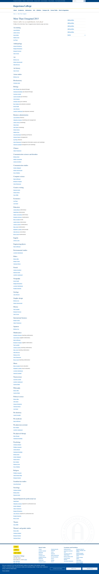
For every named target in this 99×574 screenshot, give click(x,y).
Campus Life (45, 10)
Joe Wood (15, 203)
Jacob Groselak (17, 96)
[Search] (85, 1)
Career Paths (54, 10)
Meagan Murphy (17, 478)
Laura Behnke (16, 30)
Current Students (44, 0)
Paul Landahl (16, 309)
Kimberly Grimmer (17, 217)
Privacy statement (5, 570)
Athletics (38, 10)
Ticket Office (78, 560)
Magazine (53, 553)
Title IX (52, 561)
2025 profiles (71, 23)
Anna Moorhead (17, 134)
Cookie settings (57, 568)
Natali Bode (16, 212)
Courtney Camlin (17, 94)
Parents (24, 0)
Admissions (28, 10)
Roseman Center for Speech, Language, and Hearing (80, 550)
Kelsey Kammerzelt (17, 62)
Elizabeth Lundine (17, 229)
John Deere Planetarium (68, 561)
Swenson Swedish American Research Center (80, 554)
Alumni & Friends (30, 0)
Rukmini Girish (16, 190)
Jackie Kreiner (16, 222)
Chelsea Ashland (17, 444)
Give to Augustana (64, 10)
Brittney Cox (16, 59)
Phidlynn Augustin (17, 447)
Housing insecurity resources (54, 550)
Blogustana (41, 552)
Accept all (90, 568)
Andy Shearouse (17, 142)
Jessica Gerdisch (17, 161)
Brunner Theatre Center (68, 556)
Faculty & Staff (37, 0)
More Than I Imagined (22, 13)
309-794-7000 (16, 563)
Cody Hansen (16, 99)
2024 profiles (71, 26)
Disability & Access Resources (42, 558)
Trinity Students (51, 0)
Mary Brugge (16, 89)
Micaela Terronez (17, 51)
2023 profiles (71, 29)
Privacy (52, 558)
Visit (16, 546)
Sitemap (52, 560)
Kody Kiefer (16, 35)
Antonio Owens (16, 137)
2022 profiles (71, 32)
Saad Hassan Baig (17, 475)
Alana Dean (16, 125)
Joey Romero (16, 109)
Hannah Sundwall (17, 144)
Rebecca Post (16, 355)
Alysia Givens (16, 129)
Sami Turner (16, 53)
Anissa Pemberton (17, 46)
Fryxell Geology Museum (67, 559)
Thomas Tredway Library (79, 558)
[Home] (22, 7)
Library (52, 552)
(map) (25, 559)
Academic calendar (42, 550)
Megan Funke (16, 261)
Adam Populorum (17, 150)
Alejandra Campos (17, 120)
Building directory (67, 549)
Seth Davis (15, 127)
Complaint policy (42, 555)
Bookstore (41, 554)
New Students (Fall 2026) (60, 0)
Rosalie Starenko (17, 288)
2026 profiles (71, 20)
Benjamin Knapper (17, 181)
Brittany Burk (16, 156)
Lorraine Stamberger (18, 252)
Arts (34, 10)
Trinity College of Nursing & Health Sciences (79, 563)
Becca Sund (16, 234)
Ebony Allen (16, 259)
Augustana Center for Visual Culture (68, 554)
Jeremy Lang (16, 240)
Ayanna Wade (16, 384)
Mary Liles (15, 227)
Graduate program (42, 561)
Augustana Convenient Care (68, 551)
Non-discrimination (54, 556)
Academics (21, 10)
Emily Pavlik (16, 106)
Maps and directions (55, 555)
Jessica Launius (17, 224)
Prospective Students (17, 0)
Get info (17, 552)
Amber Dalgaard (17, 168)
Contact (40, 549)
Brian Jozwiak (16, 219)
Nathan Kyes (16, 37)
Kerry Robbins (16, 173)
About (15, 10)
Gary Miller (15, 195)
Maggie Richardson (17, 48)
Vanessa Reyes (17, 263)
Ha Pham (15, 40)
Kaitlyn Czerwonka (17, 159)
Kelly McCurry (16, 64)
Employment (41, 560)
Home (14, 13)
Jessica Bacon (16, 209)
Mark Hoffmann (17, 179)
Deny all (73, 568)
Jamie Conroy (16, 32)
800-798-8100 (16, 561)
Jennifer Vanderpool (18, 111)
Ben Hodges (16, 104)
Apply (16, 549)
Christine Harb (16, 83)
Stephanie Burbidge (17, 91)
